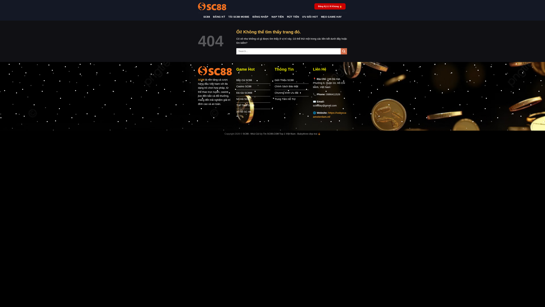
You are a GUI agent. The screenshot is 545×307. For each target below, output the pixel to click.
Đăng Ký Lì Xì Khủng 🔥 (330, 6)
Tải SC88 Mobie (238, 16)
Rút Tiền (293, 16)
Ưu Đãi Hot (310, 16)
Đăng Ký (219, 16)
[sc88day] (212, 6)
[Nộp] (344, 51)
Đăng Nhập (260, 16)
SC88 (206, 16)
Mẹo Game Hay (331, 16)
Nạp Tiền (278, 16)
